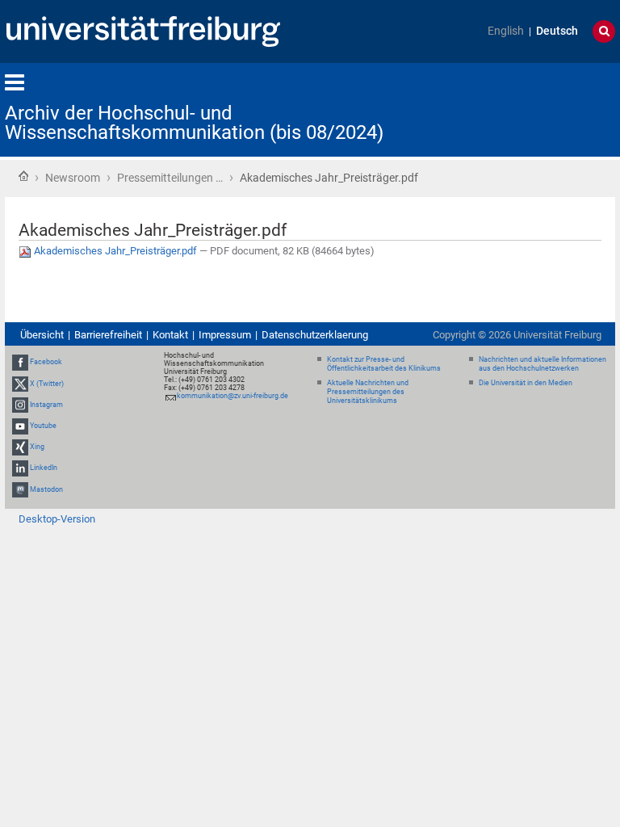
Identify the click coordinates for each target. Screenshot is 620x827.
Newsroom (72, 177)
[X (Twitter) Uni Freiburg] (20, 384)
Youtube (43, 426)
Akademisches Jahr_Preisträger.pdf (115, 251)
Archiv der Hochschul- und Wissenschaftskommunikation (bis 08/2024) (194, 123)
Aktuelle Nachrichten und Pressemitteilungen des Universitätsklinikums (367, 392)
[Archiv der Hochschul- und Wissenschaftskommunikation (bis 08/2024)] (536, 108)
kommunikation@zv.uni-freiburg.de (232, 396)
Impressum (225, 335)
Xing (37, 447)
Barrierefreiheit (108, 335)
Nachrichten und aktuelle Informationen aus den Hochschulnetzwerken (542, 363)
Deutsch (557, 31)
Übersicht (42, 335)
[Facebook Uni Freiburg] (20, 363)
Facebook (46, 363)
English (506, 31)
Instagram (46, 405)
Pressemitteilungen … (170, 177)
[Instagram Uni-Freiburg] (20, 405)
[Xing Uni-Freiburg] (20, 447)
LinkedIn (43, 468)
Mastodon (46, 489)
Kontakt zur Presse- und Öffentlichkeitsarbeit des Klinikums (384, 363)
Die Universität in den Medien (525, 383)
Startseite (23, 176)
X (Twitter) (47, 384)
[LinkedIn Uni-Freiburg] (20, 468)
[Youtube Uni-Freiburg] (20, 426)
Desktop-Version (57, 519)
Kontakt (170, 335)
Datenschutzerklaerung (315, 335)
